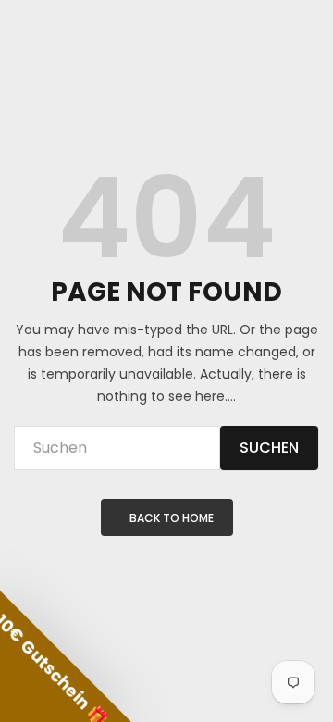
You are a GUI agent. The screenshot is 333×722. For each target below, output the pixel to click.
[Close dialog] (314, 298)
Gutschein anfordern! (87, 434)
